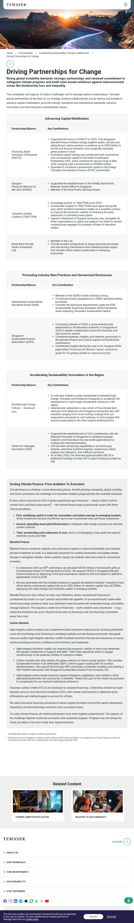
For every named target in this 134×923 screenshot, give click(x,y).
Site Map (117, 841)
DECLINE (111, 916)
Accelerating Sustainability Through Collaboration (64, 53)
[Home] (16, 4)
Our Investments (18, 872)
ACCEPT (93, 916)
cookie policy (32, 919)
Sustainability (26, 53)
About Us (12, 852)
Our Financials (16, 862)
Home (10, 53)
